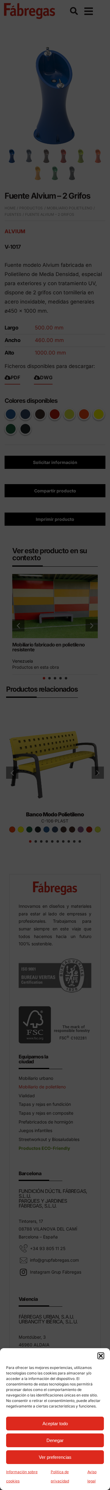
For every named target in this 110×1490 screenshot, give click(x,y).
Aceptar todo (55, 1423)
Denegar (55, 1440)
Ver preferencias (55, 1457)
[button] (101, 1356)
